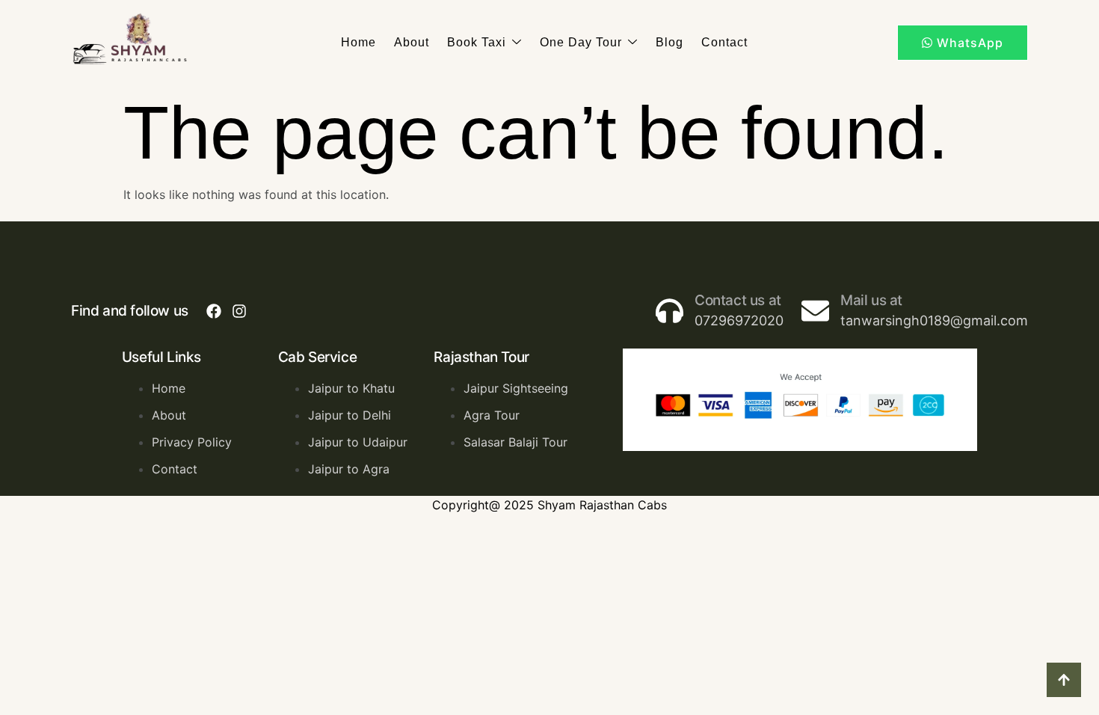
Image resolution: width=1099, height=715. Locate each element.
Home (358, 42)
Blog (669, 42)
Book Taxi (476, 42)
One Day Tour (581, 42)
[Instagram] (239, 311)
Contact (724, 42)
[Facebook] (213, 311)
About (411, 42)
